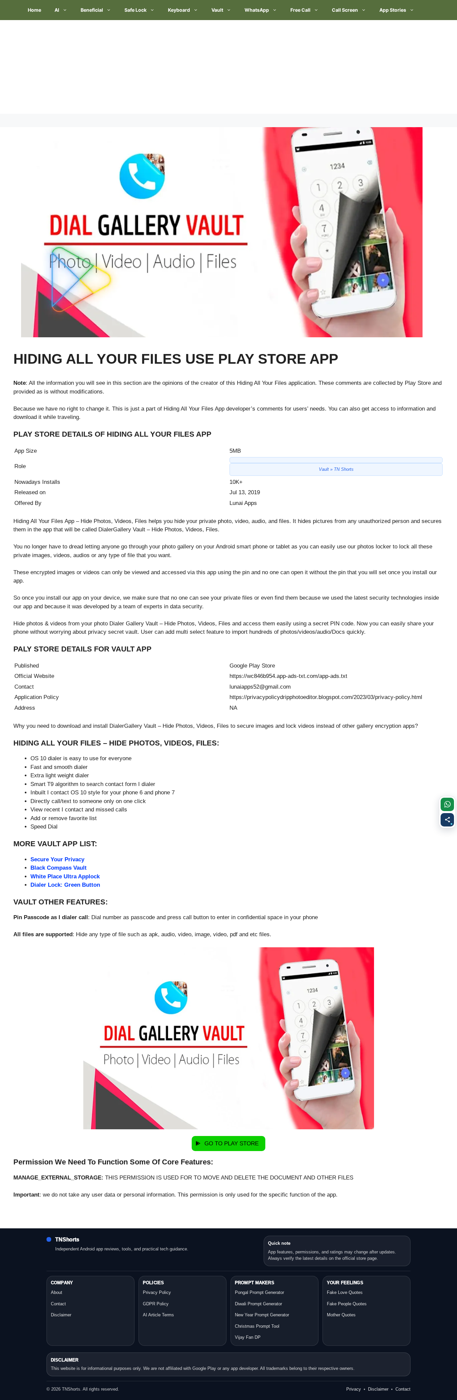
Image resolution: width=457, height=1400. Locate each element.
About (56, 1292)
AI (57, 10)
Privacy (353, 1389)
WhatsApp (257, 10)
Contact (58, 1303)
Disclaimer (61, 1314)
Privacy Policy (157, 1292)
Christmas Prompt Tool (257, 1326)
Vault (217, 10)
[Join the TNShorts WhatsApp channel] (447, 804)
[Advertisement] (200, 67)
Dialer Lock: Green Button (65, 885)
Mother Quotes (341, 1314)
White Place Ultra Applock (65, 876)
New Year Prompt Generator (262, 1314)
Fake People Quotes (347, 1303)
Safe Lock (135, 10)
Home (34, 10)
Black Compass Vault (58, 868)
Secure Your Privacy (57, 859)
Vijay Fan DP (248, 1337)
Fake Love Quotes (345, 1292)
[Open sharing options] (447, 819)
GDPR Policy (156, 1303)
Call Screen (345, 10)
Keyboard (179, 10)
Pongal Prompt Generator (259, 1292)
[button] (228, 1143)
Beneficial (92, 10)
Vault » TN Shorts (336, 469)
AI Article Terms (158, 1314)
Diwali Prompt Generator (258, 1303)
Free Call (300, 10)
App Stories (392, 10)
